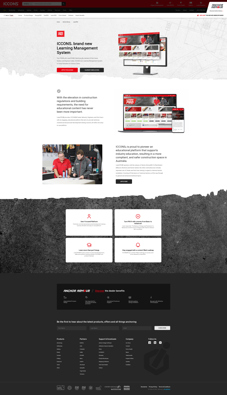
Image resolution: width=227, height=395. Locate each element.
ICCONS (82, 355)
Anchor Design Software (105, 343)
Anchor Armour (66, 22)
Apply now (123, 181)
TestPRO (46, 15)
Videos (100, 367)
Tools (58, 364)
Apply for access (67, 70)
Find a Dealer (62, 15)
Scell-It (81, 361)
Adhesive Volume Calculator (106, 346)
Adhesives (59, 346)
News (127, 352)
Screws (59, 355)
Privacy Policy (153, 387)
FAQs (100, 349)
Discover (99, 290)
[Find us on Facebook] (149, 342)
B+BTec (82, 343)
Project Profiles (129, 358)
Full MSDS (101, 352)
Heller (81, 352)
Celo (81, 346)
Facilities (128, 364)
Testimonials (129, 355)
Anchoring (59, 343)
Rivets (58, 352)
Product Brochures (103, 358)
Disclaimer (144, 387)
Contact (128, 346)
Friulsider (82, 349)
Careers (128, 361)
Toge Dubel (83, 371)
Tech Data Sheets (103, 364)
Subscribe (162, 328)
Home (20, 15)
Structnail (82, 364)
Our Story (128, 343)
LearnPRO (54, 15)
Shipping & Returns (104, 361)
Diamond (59, 361)
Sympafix (82, 367)
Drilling (58, 358)
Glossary (101, 355)
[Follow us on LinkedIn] (155, 342)
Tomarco (82, 374)
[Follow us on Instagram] (160, 342)
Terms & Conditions (164, 387)
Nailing (58, 349)
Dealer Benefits (80, 15)
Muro (81, 358)
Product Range (28, 15)
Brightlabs (167, 389)
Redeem (71, 15)
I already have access (92, 70)
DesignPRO (38, 15)
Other (58, 367)
